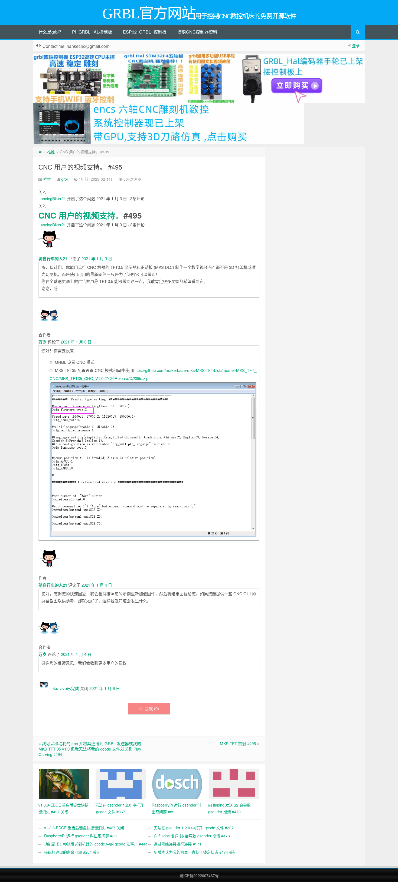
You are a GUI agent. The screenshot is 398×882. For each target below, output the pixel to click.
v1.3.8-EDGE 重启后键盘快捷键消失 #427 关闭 (84, 827)
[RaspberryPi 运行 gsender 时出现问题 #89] (177, 783)
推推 (51, 151)
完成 (75, 688)
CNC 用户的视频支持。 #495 (80, 166)
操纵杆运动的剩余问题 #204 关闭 (72, 852)
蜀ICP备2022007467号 (199, 875)
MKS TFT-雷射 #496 (238, 743)
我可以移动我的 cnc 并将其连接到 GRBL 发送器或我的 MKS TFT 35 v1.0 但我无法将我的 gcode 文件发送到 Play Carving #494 (89, 749)
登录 (356, 45)
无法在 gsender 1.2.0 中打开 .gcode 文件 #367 (194, 827)
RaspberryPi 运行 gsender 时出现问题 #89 (80, 835)
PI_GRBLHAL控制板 (92, 32)
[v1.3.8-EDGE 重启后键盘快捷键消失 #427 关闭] (64, 783)
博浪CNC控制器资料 (197, 32)
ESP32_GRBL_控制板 (145, 32)
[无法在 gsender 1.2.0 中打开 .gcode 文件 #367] (121, 783)
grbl (64, 179)
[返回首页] (40, 151)
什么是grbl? (49, 32)
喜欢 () (152, 708)
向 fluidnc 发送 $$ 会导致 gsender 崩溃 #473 (192, 835)
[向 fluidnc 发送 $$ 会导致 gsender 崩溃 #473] (234, 783)
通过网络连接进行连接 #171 (177, 844)
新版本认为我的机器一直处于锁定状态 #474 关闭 (195, 852)
